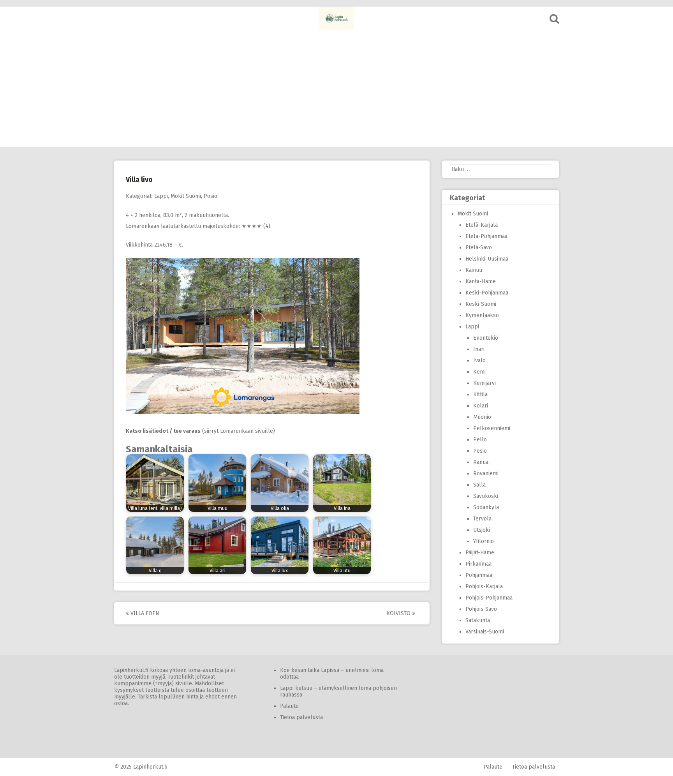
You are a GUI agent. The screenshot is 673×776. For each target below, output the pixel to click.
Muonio (482, 417)
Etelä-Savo (478, 247)
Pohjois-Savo (481, 609)
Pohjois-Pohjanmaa (489, 597)
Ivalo (479, 360)
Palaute (289, 706)
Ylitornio (483, 541)
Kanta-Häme (480, 281)
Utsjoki (481, 530)
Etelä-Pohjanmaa (486, 236)
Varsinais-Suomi (484, 631)
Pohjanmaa (478, 575)
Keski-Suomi (480, 304)
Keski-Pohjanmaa (486, 292)
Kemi (479, 372)
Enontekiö (485, 338)
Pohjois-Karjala (484, 586)
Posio (210, 196)
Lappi (161, 196)
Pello (480, 439)
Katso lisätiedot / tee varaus (163, 431)
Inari (478, 349)
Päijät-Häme (479, 552)
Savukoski (485, 496)
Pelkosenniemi (491, 428)
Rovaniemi (486, 473)
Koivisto (399, 613)
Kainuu (473, 270)
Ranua (480, 462)
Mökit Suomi (186, 196)
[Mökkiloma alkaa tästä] (336, 18)
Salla (479, 484)
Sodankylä (486, 507)
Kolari (480, 405)
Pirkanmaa (478, 564)
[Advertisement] (336, 88)
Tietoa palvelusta (301, 717)
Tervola (482, 518)
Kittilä (480, 394)
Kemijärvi (484, 383)
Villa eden (144, 613)
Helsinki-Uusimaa (486, 259)
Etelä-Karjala (481, 225)
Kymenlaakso (482, 315)
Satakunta (477, 620)
